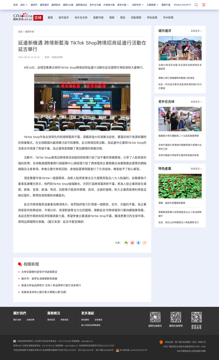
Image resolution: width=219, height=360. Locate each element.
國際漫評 (44, 5)
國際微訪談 (81, 5)
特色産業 (152, 17)
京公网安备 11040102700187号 (133, 350)
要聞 (50, 17)
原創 (122, 17)
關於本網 (17, 320)
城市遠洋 (64, 17)
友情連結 (98, 320)
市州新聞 (168, 17)
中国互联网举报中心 (26, 341)
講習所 (34, 5)
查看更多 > (196, 31)
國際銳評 (55, 5)
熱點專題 (136, 17)
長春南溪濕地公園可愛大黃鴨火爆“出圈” (44, 292)
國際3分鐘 (68, 5)
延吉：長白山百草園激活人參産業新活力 (178, 222)
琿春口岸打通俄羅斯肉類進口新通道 (176, 78)
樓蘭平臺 (165, 5)
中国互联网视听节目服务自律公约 (27, 350)
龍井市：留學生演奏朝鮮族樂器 (39, 278)
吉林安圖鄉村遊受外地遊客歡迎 (39, 272)
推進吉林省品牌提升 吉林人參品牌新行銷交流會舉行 (51, 285)
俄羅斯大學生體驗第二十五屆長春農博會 (178, 135)
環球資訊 (51, 320)
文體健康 (151, 5)
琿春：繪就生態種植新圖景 (171, 203)
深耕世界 (136, 5)
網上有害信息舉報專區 (91, 325)
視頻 (111, 17)
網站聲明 (85, 320)
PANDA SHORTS (182, 5)
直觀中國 (98, 17)
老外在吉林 (81, 17)
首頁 (15, 5)
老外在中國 (95, 5)
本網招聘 (30, 320)
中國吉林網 (57, 57)
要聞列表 (29, 31)
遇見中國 (121, 5)
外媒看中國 (109, 5)
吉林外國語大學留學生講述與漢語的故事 (178, 155)
